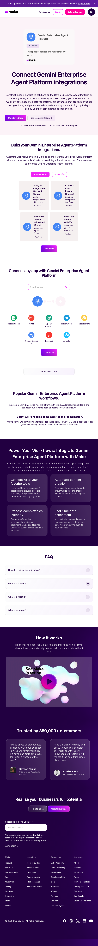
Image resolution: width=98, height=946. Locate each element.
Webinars (55, 886)
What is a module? (17, 597)
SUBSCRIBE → (11, 846)
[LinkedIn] (84, 921)
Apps (7, 877)
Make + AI (9, 867)
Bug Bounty (79, 896)
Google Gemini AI (31, 342)
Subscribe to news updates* (19, 822)
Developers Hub (58, 877)
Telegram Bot (66, 324)
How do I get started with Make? (24, 570)
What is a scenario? (18, 583)
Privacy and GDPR (81, 886)
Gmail (31, 324)
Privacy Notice (40, 840)
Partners (54, 896)
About (76, 863)
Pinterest (49, 341)
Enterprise (9, 896)
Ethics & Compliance (82, 901)
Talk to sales (44, 12)
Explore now (84, 3)
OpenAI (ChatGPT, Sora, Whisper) (49, 326)
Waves (8, 905)
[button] (33, 46)
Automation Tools (34, 886)
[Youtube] (91, 921)
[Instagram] (71, 921)
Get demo (9, 891)
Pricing (8, 886)
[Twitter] (78, 921)
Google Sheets (14, 324)
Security (54, 901)
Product (8, 863)
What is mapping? (17, 610)
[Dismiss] (94, 3)
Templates (31, 872)
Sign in (58, 12)
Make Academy (57, 863)
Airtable (66, 341)
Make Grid (9, 882)
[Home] (11, 12)
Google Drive (84, 324)
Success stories (33, 867)
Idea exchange (33, 882)
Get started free (75, 12)
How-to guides (33, 863)
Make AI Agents (11, 872)
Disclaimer (78, 891)
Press (76, 877)
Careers (77, 867)
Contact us (78, 872)
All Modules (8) (40, 174)
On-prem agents (58, 905)
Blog (53, 882)
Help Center (56, 872)
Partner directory (34, 877)
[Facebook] (64, 921)
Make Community (58, 867)
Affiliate (54, 891)
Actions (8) (59, 174)
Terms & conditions (82, 882)
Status (7, 901)
